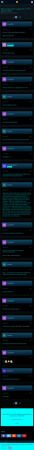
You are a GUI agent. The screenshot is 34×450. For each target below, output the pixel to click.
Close (10, 448)
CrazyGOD (5, 13)
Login (17, 423)
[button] (2, 2)
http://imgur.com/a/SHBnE (22, 326)
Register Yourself (17, 419)
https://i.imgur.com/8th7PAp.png (11, 255)
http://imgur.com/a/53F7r (18, 32)
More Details (4, 448)
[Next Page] (20, 17)
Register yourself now (23, 414)
